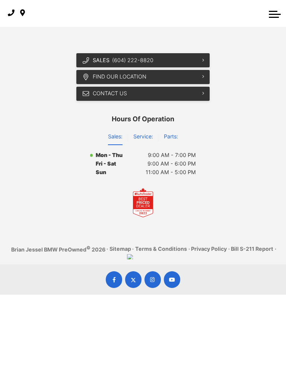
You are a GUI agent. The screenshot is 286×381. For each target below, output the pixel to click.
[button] (275, 13)
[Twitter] (133, 279)
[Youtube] (172, 279)
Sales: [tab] (115, 136)
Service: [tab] (143, 136)
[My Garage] (260, 13)
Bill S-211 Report (252, 249)
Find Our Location (119, 76)
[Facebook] (114, 279)
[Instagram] (152, 279)
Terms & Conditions (161, 249)
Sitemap (120, 249)
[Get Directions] (23, 13)
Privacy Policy (209, 249)
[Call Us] (11, 13)
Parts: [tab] (171, 136)
